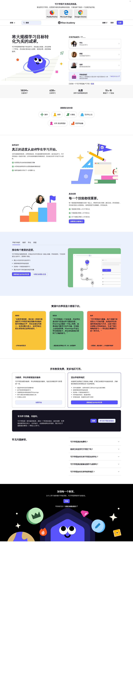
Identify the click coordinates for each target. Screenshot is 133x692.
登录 (112, 23)
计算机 (72, 114)
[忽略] (130, 1)
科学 (59, 114)
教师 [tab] (24, 242)
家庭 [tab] (35, 242)
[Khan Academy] (66, 23)
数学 (46, 114)
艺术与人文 (88, 114)
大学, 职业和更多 (60, 123)
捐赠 (103, 23)
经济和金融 (79, 123)
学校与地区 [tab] (16, 242)
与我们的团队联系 (70, 506)
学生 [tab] (29, 242)
